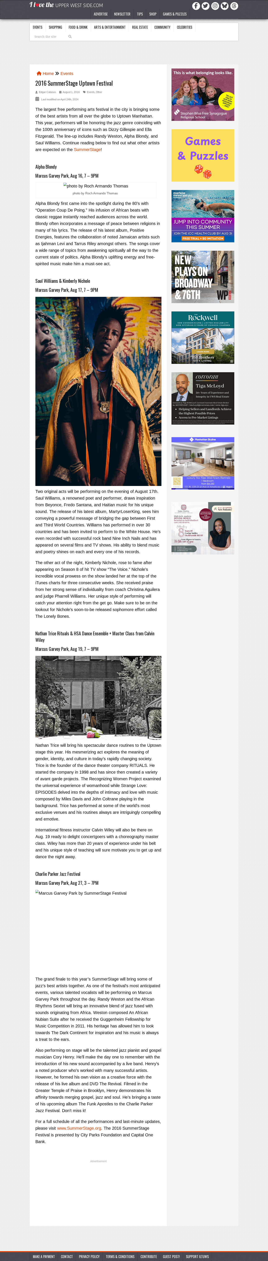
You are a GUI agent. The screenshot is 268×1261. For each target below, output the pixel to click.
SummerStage (87, 149)
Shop (152, 14)
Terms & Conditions (120, 1256)
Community (162, 27)
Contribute (148, 1256)
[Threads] (234, 5)
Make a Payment (44, 1256)
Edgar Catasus (47, 92)
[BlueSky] (225, 5)
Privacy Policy (89, 1256)
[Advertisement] (98, 1194)
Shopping (55, 27)
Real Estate (140, 27)
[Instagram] (216, 5)
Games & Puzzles (175, 14)
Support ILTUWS (197, 1256)
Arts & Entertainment (110, 27)
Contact (67, 1256)
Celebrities (184, 27)
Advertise (101, 14)
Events (37, 27)
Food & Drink (78, 27)
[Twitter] (206, 5)
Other (99, 92)
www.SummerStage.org (79, 1128)
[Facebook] (197, 5)
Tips (140, 14)
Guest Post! (171, 1256)
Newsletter (122, 14)
